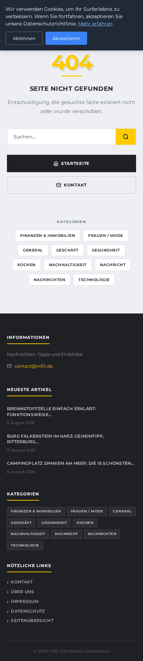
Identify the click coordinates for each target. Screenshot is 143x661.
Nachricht (113, 264)
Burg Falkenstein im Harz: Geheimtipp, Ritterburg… (55, 439)
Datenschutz (28, 611)
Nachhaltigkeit (68, 264)
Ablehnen (24, 38)
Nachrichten (50, 279)
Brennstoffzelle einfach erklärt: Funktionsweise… (51, 411)
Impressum (25, 601)
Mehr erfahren (95, 24)
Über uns (22, 591)
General (33, 250)
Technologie (94, 279)
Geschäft (67, 250)
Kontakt (75, 185)
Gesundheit (106, 250)
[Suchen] (126, 137)
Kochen (26, 264)
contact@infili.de (34, 366)
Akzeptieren (66, 38)
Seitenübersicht (32, 620)
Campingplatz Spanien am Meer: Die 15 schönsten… (70, 463)
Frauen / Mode (105, 235)
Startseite (75, 163)
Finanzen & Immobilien (47, 235)
